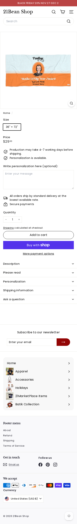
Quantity (9, 212)
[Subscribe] (63, 342)
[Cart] (62, 11)
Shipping (8, 227)
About (7, 430)
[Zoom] (71, 103)
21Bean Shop (18, 11)
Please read (12, 272)
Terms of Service (14, 446)
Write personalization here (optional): (30, 166)
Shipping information (18, 290)
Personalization (14, 281)
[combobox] (38, 21)
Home (7, 113)
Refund (7, 435)
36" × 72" (12, 127)
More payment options (38, 254)
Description (11, 264)
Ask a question (13, 299)
